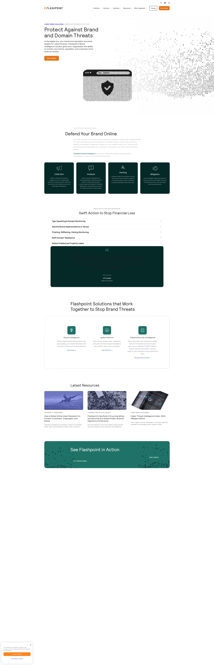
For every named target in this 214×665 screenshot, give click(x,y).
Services (106, 8)
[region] (17, 653)
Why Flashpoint (139, 8)
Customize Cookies (17, 658)
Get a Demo (164, 8)
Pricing (153, 8)
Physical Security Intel (142, 357)
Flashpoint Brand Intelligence (84, 154)
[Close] (30, 645)
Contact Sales (81, 461)
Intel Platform (106, 350)
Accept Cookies (17, 654)
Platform (96, 8)
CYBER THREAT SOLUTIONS (53, 24)
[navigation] (116, 8)
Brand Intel (70, 350)
